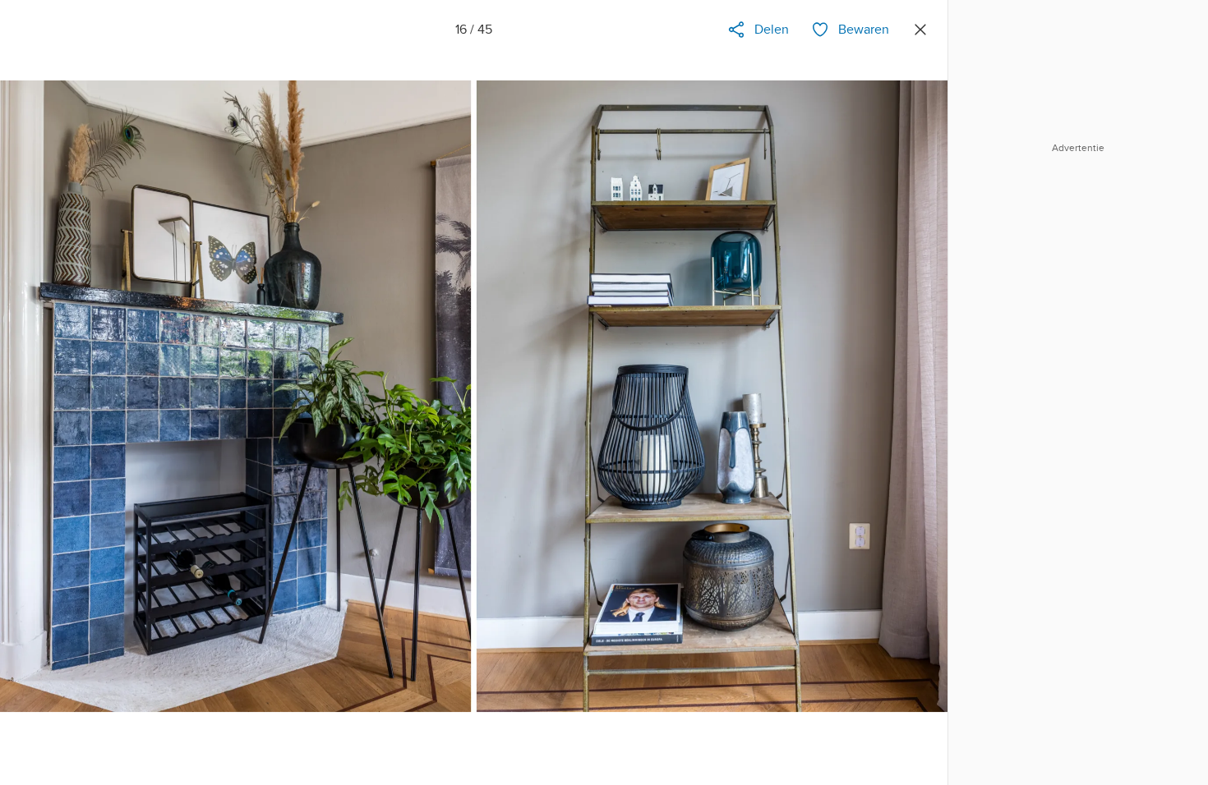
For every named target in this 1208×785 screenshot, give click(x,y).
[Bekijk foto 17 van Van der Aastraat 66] (910, 414)
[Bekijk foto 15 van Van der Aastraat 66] (38, 414)
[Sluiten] (920, 29)
